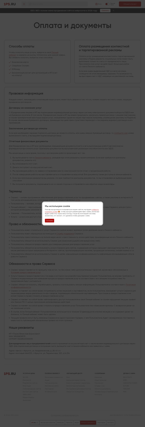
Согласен (49, 220)
